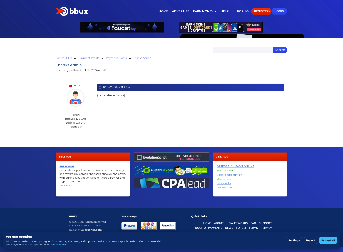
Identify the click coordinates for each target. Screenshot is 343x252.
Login (279, 11)
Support (265, 223)
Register (261, 11)
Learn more (58, 244)
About (219, 223)
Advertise (180, 11)
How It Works (237, 223)
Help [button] (225, 11)
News (229, 227)
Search (280, 50)
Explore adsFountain (229, 174)
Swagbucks (224, 183)
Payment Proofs (88, 58)
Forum (242, 11)
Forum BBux (64, 58)
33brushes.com (91, 229)
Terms (253, 227)
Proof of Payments (207, 227)
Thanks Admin (142, 58)
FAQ (253, 223)
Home (163, 11)
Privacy (266, 227)
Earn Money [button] (203, 11)
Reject (310, 240)
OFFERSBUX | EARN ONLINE (235, 166)
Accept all (328, 240)
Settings (294, 240)
